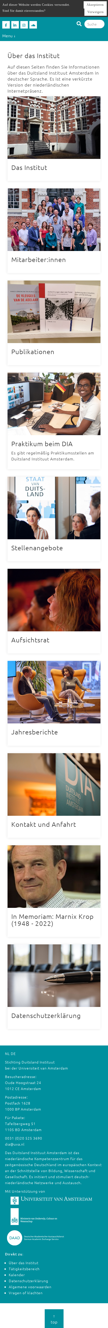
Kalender (17, 1274)
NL (7, 1053)
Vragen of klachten (26, 1292)
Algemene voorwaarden (30, 1286)
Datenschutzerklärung (28, 1280)
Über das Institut (23, 1262)
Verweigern (95, 12)
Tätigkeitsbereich (24, 1268)
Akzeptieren (95, 5)
